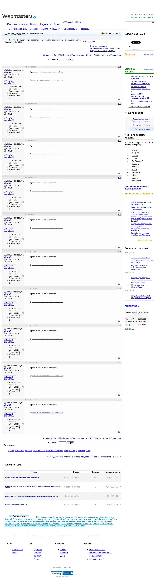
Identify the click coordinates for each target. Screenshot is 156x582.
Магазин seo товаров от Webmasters (141, 120)
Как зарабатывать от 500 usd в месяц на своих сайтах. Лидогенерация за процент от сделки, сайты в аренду (141, 216)
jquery (11, 451)
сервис (20, 526)
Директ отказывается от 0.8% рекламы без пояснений (140, 267)
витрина (21, 519)
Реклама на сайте (97, 550)
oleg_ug (135, 153)
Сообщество (56, 29)
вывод (37, 519)
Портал (12, 24)
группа (43, 519)
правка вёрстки (83, 451)
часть (75, 526)
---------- (33, 517)
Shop (57, 24)
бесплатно (109, 517)
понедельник (54, 524)
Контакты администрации (100, 553)
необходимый (100, 521)
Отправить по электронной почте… (106, 48)
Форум (23, 24)
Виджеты (46, 24)
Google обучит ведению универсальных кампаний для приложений (141, 280)
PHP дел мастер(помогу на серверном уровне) (70, 457)
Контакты (38, 556)
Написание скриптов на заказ (106, 457)
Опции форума (70, 29)
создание (33, 526)
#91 (119, 67)
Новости (64, 553)
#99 (119, 362)
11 (92, 55)
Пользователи (95, 556)
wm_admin (136, 181)
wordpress (19, 451)
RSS (152, 29)
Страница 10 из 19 (51, 55)
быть (15, 519)
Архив (36, 559)
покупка (24, 524)
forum (55, 517)
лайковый (49, 521)
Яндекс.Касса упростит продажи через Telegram (141, 297)
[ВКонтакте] (19, 41)
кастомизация (39, 451)
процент (88, 524)
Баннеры (130, 54)
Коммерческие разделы (28, 40)
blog (38, 517)
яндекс (81, 526)
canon (50, 517)
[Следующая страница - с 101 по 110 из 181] (101, 55)
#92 (119, 104)
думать (75, 519)
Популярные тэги (19, 516)
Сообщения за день (18, 29)
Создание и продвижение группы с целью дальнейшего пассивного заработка (141, 227)
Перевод (67, 567)
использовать (34, 521)
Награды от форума (142, 129)
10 (89, 55)
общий (109, 521)
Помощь (37, 553)
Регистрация (17, 550)
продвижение (77, 524)
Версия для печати (98, 46)
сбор (106, 524)
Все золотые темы (144, 240)
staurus (135, 156)
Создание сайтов (73, 40)
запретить (82, 519)
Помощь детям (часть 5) (141, 125)
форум (52, 526)
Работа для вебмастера (52, 40)
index (65, 517)
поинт (17, 524)
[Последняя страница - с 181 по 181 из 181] (115, 55)
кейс (42, 521)
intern (134, 170)
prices (80, 517)
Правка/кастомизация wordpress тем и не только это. (46, 80)
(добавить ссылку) (149, 69)
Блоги (34, 24)
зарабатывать (100, 519)
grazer (134, 150)
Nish (134, 175)
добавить (67, 519)
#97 (119, 289)
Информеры (132, 305)
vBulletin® (57, 567)
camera (44, 517)
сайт (102, 524)
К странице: (53, 59)
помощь (44, 524)
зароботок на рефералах (16, 521)
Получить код (129, 328)
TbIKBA (135, 167)
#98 (119, 326)
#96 (119, 252)
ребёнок (95, 524)
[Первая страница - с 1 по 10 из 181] (64, 55)
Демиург (136, 164)
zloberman (136, 172)
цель (65, 526)
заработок (112, 519)
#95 (119, 215)
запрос (91, 519)
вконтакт (29, 519)
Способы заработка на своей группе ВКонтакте (140, 234)
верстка (28, 451)
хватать (59, 526)
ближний (8, 519)
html (60, 517)
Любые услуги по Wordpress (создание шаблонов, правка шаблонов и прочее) (31, 496)
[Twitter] (16, 41)
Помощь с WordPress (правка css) (16, 504)
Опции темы (90, 41)
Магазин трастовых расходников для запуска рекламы (140, 89)
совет (26, 526)
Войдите (134, 17)
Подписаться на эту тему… (102, 51)
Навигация (84, 29)
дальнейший (56, 519)
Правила (44, 29)
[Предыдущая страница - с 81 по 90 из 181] (77, 55)
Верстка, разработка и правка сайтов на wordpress (22, 477)
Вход (14, 553)
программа (66, 524)
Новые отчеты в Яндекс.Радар (137, 286)
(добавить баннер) (149, 54)
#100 (119, 399)
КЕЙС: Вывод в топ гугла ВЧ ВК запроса (141, 203)
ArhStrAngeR (137, 161)
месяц (78, 521)
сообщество (43, 526)
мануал (72, 521)
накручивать (87, 521)
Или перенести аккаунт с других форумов (137, 187)
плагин (72, 451)
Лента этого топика (111, 33)
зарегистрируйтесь (147, 17)
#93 (119, 141)
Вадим (135, 178)
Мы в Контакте (136, 49)
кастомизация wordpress (57, 451)
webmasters (88, 517)
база (102, 517)
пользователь (34, 524)
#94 (119, 178)
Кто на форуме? (96, 559)
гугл (48, 519)
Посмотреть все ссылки (139, 107)
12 (94, 55)
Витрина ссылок (130, 70)
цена (70, 526)
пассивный (10, 524)
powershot (72, 517)
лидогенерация (61, 521)
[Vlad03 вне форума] (10, 82)
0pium (134, 158)
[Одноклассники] (21, 41)
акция (97, 517)
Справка (34, 29)
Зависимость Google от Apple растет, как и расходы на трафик (142, 260)
